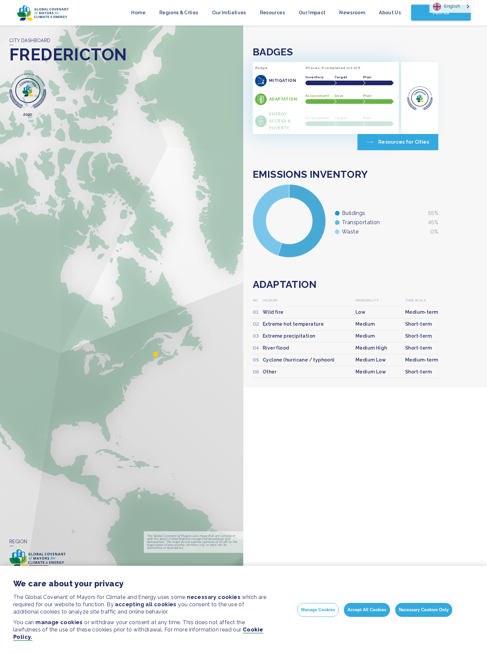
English (452, 6)
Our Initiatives (229, 12)
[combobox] (451, 6)
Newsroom (352, 12)
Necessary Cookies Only (424, 609)
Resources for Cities (403, 142)
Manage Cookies (318, 609)
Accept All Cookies (367, 609)
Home (138, 12)
